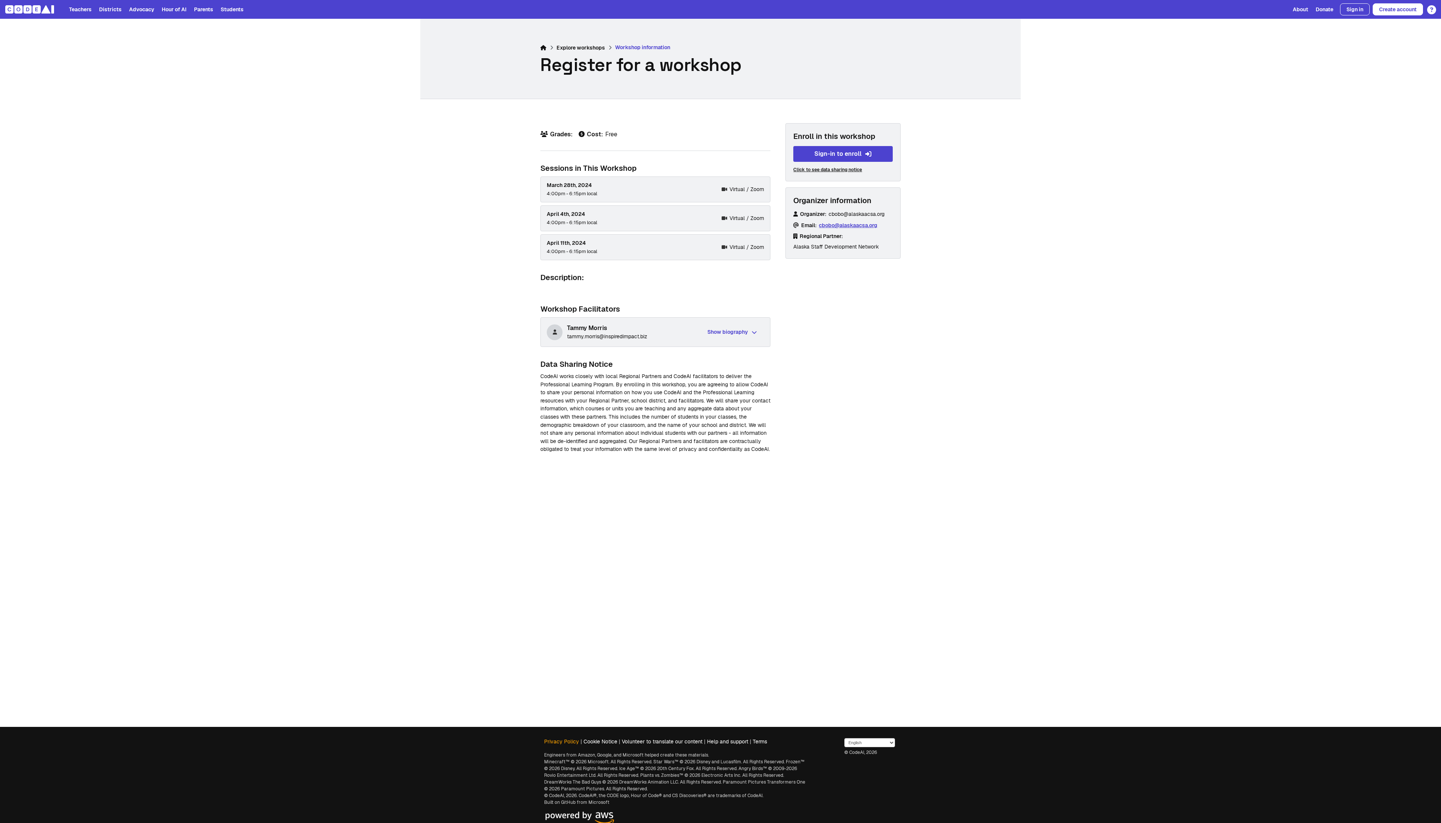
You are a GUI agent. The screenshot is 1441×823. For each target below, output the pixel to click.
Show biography (727, 332)
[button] (1429, 7)
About (1300, 9)
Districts (110, 9)
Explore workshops (581, 47)
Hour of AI (174, 9)
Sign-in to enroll (838, 154)
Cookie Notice (600, 741)
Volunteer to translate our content (662, 741)
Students (232, 9)
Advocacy (141, 9)
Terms (760, 741)
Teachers (80, 9)
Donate (1324, 9)
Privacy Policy (561, 741)
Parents (203, 9)
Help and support (727, 741)
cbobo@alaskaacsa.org (848, 225)
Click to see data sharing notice (827, 170)
